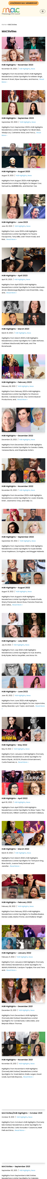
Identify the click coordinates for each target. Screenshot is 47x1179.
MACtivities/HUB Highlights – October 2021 (22, 1113)
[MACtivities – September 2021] (23, 1150)
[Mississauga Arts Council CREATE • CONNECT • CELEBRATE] (11, 11)
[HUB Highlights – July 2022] (23, 625)
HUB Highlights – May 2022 (14, 745)
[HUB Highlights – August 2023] (23, 155)
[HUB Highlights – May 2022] (23, 729)
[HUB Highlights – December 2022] (23, 420)
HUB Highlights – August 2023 (16, 171)
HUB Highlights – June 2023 (15, 222)
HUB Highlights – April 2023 (14, 275)
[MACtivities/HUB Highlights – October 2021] (23, 1097)
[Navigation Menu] (42, 11)
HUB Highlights (24, 69)
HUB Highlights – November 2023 (17, 65)
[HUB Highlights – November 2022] (23, 470)
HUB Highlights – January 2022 (16, 953)
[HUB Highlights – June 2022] (23, 676)
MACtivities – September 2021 (16, 1166)
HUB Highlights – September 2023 (18, 118)
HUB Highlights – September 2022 (18, 537)
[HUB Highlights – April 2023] (23, 260)
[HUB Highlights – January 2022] (23, 937)
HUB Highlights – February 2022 (17, 902)
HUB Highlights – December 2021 (17, 1006)
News (33, 69)
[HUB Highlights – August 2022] (23, 572)
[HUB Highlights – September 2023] (23, 102)
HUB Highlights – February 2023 (17, 382)
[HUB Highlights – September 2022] (23, 521)
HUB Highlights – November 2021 (17, 1059)
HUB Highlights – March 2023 (15, 329)
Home (4, 24)
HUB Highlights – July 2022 (14, 641)
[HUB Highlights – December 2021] (23, 990)
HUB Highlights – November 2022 (17, 486)
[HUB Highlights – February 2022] (23, 886)
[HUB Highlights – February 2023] (23, 366)
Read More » (12, 239)
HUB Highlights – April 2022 (14, 798)
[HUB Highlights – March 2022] (23, 833)
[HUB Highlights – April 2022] (23, 782)
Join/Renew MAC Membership (23, 3)
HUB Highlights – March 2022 (15, 849)
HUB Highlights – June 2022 (15, 691)
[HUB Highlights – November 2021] (23, 1044)
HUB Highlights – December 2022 (17, 435)
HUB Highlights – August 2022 (16, 587)
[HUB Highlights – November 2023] (23, 49)
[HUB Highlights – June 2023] (23, 206)
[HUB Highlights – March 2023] (23, 313)
